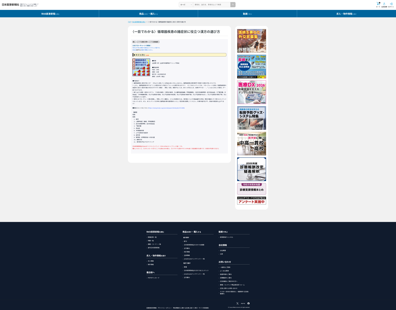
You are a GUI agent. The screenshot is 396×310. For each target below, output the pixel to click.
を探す (346, 13)
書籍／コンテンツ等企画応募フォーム (232, 285)
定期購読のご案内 (226, 278)
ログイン (138, 50)
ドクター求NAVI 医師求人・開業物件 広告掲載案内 (234, 293)
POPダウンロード (153, 278)
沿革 (221, 254)
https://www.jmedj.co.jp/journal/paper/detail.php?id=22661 (167, 108)
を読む (50, 13)
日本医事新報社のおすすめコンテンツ (196, 270)
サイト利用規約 (204, 308)
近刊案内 (187, 248)
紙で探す (186, 237)
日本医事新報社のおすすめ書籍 (194, 245)
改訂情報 (187, 252)
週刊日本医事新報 (153, 248)
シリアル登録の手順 (142, 42)
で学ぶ (247, 13)
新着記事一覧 (152, 237)
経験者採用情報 (151, 308)
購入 (134, 42)
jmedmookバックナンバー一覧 (194, 259)
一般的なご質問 (225, 267)
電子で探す (187, 263)
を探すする (148, 13)
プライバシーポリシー (165, 308)
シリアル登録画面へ (154, 42)
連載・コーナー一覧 (154, 244)
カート (378, 5)
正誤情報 (187, 255)
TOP (129, 22)
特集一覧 (151, 241)
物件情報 (151, 264)
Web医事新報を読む (138, 22)
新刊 (185, 241)
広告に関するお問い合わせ (228, 288)
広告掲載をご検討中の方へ (228, 281)
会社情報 (223, 245)
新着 (185, 267)
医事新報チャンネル (226, 237)
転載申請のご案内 (226, 274)
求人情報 (151, 261)
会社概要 (223, 250)
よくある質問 (224, 271)
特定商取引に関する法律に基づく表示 (185, 308)
